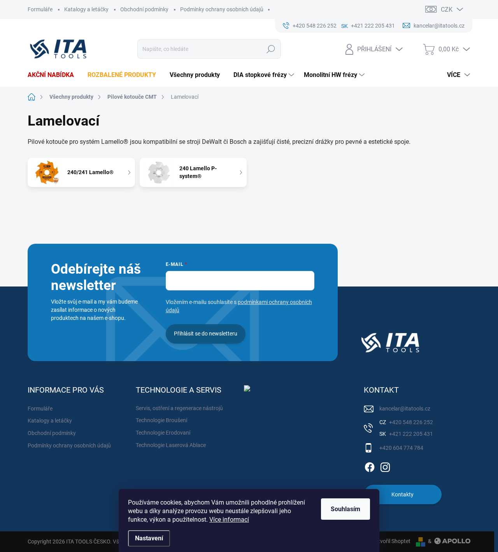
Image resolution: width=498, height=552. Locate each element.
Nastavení (149, 538)
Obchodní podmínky (144, 9)
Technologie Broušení (161, 420)
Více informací (229, 519)
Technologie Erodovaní (163, 433)
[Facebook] (369, 466)
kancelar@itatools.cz (404, 408)
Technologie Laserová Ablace (171, 445)
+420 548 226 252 (410, 422)
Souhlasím (345, 509)
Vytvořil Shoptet (391, 541)
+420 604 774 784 (401, 448)
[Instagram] (385, 466)
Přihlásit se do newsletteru (205, 333)
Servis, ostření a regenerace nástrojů (179, 408)
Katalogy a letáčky (86, 9)
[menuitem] (54, 75)
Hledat (271, 49)
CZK (446, 9)
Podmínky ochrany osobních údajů (221, 9)
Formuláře (40, 9)
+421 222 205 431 (410, 434)
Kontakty (402, 494)
